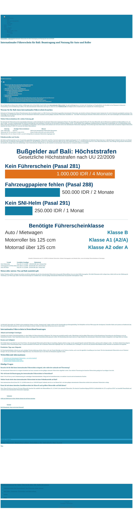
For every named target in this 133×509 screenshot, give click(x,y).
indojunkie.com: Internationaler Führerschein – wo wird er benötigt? (20, 358)
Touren (8, 36)
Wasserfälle (9, 23)
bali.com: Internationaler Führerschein (13, 359)
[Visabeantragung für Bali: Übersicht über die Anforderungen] (40, 481)
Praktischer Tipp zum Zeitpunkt (15, 93)
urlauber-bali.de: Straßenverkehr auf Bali (13, 361)
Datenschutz (70, 503)
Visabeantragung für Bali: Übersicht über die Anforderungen (25, 485)
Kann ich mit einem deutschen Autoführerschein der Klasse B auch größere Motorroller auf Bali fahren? (30, 101)
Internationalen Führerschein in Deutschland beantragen (17, 90)
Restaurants (9, 32)
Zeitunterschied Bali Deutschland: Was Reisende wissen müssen (23, 488)
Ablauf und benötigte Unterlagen (15, 91)
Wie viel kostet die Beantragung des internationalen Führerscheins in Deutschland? (26, 98)
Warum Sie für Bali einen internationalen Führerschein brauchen (19, 84)
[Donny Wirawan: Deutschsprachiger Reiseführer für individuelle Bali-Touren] (27, 438)
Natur (8, 19)
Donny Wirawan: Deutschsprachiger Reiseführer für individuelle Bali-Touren (31, 443)
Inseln (5, 26)
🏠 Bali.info (7, 16)
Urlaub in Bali (7, 29)
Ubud (11, 33)
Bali (6, 105)
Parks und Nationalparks (13, 20)
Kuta (5, 497)
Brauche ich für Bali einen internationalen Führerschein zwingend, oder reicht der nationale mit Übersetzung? (31, 97)
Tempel (8, 22)
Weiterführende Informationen (11, 95)
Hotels (8, 34)
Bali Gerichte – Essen (12, 30)
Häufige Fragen (8, 96)
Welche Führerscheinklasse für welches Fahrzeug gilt (20, 86)
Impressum (63, 503)
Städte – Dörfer (7, 25)
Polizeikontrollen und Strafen (15, 87)
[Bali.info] (58, 14)
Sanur (6, 494)
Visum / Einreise (8, 27)
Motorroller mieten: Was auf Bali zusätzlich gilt (15, 88)
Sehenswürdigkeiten (9, 18)
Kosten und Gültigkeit (13, 92)
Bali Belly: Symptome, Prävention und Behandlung (20, 491)
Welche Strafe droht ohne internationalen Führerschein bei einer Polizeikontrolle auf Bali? (27, 100)
